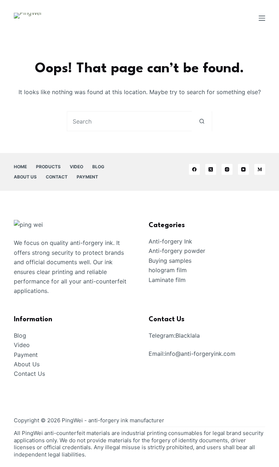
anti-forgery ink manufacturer (126, 420)
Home (20, 166)
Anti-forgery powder (177, 250)
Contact (57, 177)
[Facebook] (194, 169)
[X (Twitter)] (210, 169)
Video (76, 166)
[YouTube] (243, 169)
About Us (25, 177)
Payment (87, 177)
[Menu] (262, 18)
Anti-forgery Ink (170, 241)
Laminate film (167, 279)
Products (48, 166)
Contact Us (29, 373)
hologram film (168, 270)
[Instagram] (227, 169)
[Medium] (259, 169)
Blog (98, 166)
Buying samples (170, 260)
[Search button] (202, 121)
